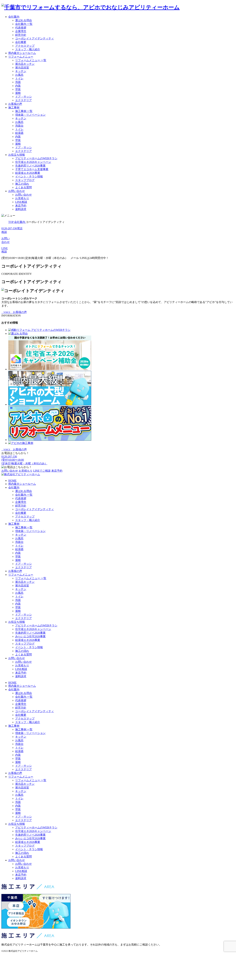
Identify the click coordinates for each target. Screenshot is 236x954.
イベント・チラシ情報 (29, 176)
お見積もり (22, 198)
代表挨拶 (20, 27)
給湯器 (19, 132)
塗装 (18, 89)
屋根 (18, 92)
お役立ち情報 (16, 154)
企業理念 (20, 31)
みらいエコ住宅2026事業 (30, 636)
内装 (18, 85)
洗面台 (19, 125)
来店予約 (20, 205)
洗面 (18, 82)
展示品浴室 (22, 67)
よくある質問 (23, 187)
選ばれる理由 (23, 20)
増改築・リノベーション (30, 114)
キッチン (20, 71)
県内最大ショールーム (22, 53)
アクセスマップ (25, 45)
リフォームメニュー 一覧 (30, 60)
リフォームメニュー (20, 56)
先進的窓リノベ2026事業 (30, 165)
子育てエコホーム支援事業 (31, 169)
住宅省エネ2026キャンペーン (33, 161)
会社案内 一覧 (23, 23)
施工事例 (13, 107)
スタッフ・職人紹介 (27, 49)
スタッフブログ (25, 180)
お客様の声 (15, 103)
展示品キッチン (25, 63)
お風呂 (19, 74)
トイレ (19, 78)
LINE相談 (21, 201)
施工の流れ (22, 183)
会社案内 (13, 16)
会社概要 (20, 42)
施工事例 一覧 (23, 111)
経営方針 (20, 34)
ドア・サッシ (23, 96)
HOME (12, 480)
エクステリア (23, 100)
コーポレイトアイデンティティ (34, 38)
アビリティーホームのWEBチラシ (36, 158)
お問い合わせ (16, 191)
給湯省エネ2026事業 (27, 172)
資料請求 (20, 209)
